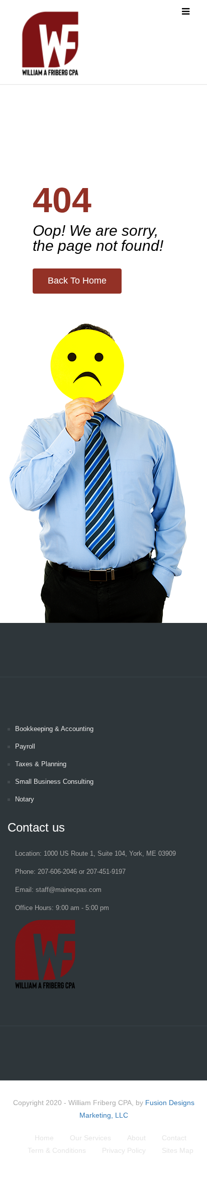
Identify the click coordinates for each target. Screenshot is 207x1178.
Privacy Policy (124, 1150)
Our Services (90, 1138)
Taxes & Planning (40, 764)
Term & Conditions (57, 1150)
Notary (24, 799)
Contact (174, 1138)
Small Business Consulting (54, 781)
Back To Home (77, 281)
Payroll (25, 746)
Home (44, 1138)
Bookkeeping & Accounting (54, 729)
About (136, 1138)
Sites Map (177, 1150)
